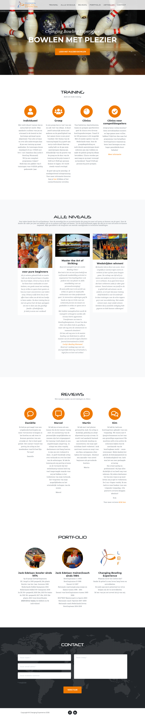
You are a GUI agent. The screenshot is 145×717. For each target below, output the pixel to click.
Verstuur (72, 690)
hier (55, 179)
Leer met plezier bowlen (72, 52)
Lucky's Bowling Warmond (72, 344)
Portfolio (95, 5)
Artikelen (109, 5)
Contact (121, 5)
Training (53, 5)
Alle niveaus (68, 5)
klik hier (122, 502)
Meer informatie (114, 154)
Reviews (82, 5)
